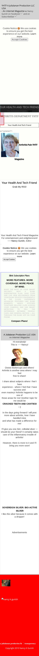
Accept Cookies (19, 39)
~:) (19, 407)
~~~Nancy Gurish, (16, 241)
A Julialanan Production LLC (11, 643)
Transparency (30, 643)
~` (21, 13)
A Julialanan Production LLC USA (20, 334)
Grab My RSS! (19, 187)
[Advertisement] (19, 65)
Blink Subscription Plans (19, 275)
